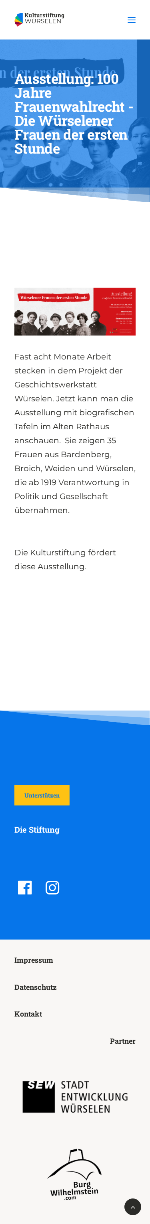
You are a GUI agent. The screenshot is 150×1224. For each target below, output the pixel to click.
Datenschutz (35, 987)
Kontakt (28, 1014)
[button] (131, 19)
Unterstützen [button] (42, 795)
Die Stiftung (37, 829)
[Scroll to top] (132, 1206)
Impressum (33, 960)
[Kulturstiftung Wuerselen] (41, 20)
